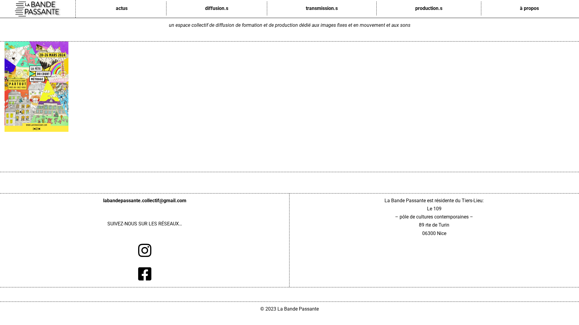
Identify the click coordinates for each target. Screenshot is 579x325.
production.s (428, 8)
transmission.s (322, 8)
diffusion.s (216, 8)
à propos (529, 8)
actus (122, 8)
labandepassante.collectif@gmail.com (144, 200)
